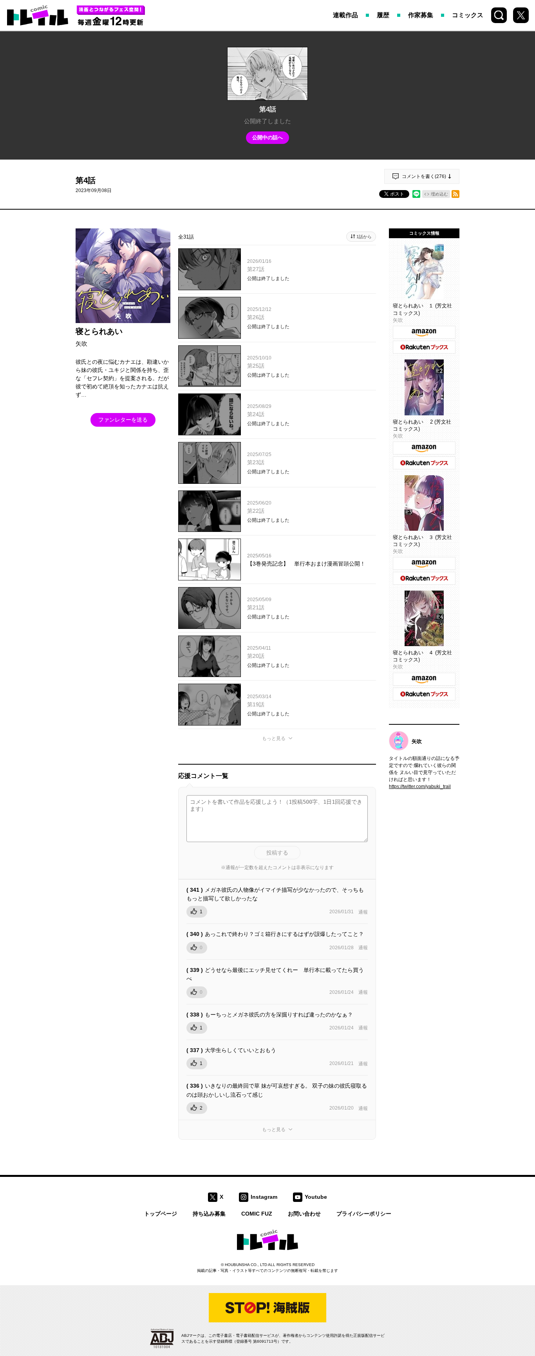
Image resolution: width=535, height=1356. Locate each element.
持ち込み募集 (209, 1214)
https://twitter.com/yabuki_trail (420, 786)
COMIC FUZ (256, 1214)
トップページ (160, 1214)
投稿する (277, 853)
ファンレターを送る (123, 420)
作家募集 (420, 15)
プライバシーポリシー (363, 1214)
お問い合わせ (304, 1214)
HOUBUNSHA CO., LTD (246, 1265)
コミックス (467, 15)
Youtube (316, 1197)
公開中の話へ (267, 137)
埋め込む (439, 194)
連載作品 (345, 15)
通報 (363, 912)
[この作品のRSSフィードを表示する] (455, 194)
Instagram (264, 1197)
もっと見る (274, 738)
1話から (364, 236)
